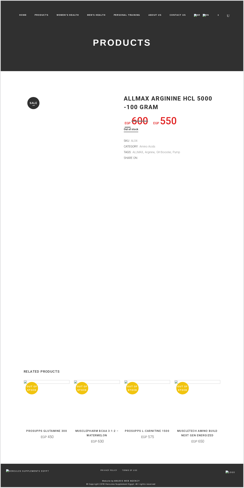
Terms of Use (129, 470)
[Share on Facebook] (140, 158)
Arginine (150, 152)
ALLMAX (138, 152)
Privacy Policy (108, 470)
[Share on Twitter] (144, 158)
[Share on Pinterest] (151, 158)
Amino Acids (147, 146)
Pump (176, 152)
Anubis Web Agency (127, 481)
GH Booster (163, 152)
